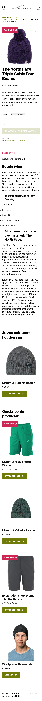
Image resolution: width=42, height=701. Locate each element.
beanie (8, 140)
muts (13, 140)
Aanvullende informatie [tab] (13, 159)
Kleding (10, 19)
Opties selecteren (14, 394)
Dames (17, 19)
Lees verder (11, 675)
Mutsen (29, 139)
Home (4, 17)
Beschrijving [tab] (8, 153)
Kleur (5, 114)
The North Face (21, 140)
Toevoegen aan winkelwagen (21, 131)
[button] (36, 31)
